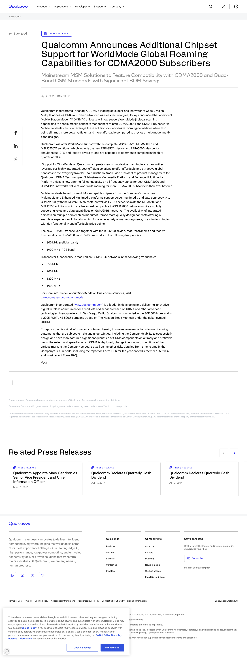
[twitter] (15, 158)
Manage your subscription (197, 567)
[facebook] (15, 132)
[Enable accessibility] (7, 651)
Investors (149, 558)
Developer (111, 571)
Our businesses (153, 571)
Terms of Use (15, 601)
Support (110, 552)
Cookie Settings (82, 647)
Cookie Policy (41, 601)
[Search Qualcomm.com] (211, 6)
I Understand (112, 647)
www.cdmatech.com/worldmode (62, 297)
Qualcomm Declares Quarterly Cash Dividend (121, 475)
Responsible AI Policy (88, 601)
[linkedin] (15, 145)
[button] (124, 600)
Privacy (28, 601)
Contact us (111, 565)
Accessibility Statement (63, 601)
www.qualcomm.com (88, 304)
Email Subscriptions (155, 577)
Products (110, 546)
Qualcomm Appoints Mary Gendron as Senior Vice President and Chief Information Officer (45, 477)
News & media (152, 565)
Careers (149, 552)
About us (149, 546)
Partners (110, 558)
